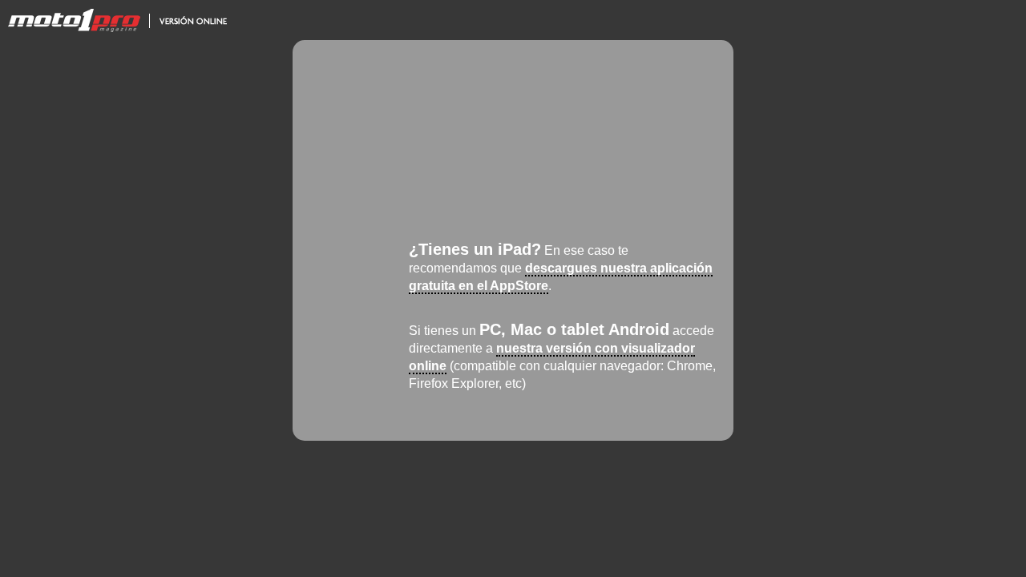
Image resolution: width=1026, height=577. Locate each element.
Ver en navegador (367, 347)
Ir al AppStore (367, 266)
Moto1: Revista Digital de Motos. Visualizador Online (116, 20)
